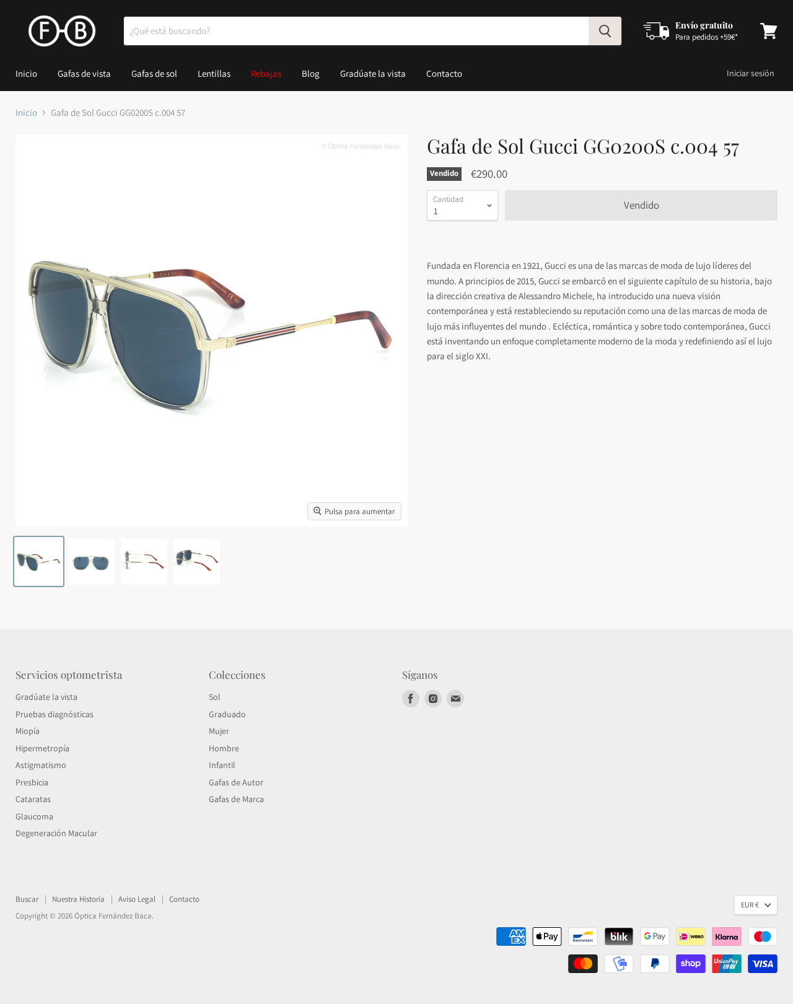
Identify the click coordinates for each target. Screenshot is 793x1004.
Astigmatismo (40, 764)
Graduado (227, 714)
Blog (311, 73)
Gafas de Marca (236, 799)
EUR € (750, 904)
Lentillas (214, 73)
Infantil (222, 764)
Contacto (444, 73)
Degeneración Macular (56, 833)
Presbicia (31, 782)
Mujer (219, 730)
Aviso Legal (137, 899)
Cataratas (33, 799)
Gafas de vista (84, 73)
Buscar (26, 899)
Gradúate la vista (373, 73)
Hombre (224, 748)
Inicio (26, 73)
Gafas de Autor (236, 782)
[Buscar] (605, 31)
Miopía (27, 730)
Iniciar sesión (750, 73)
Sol (215, 696)
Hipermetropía (42, 748)
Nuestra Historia (78, 899)
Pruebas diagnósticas (54, 714)
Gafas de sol (154, 73)
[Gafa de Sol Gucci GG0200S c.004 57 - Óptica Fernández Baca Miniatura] (38, 561)
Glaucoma (34, 816)
